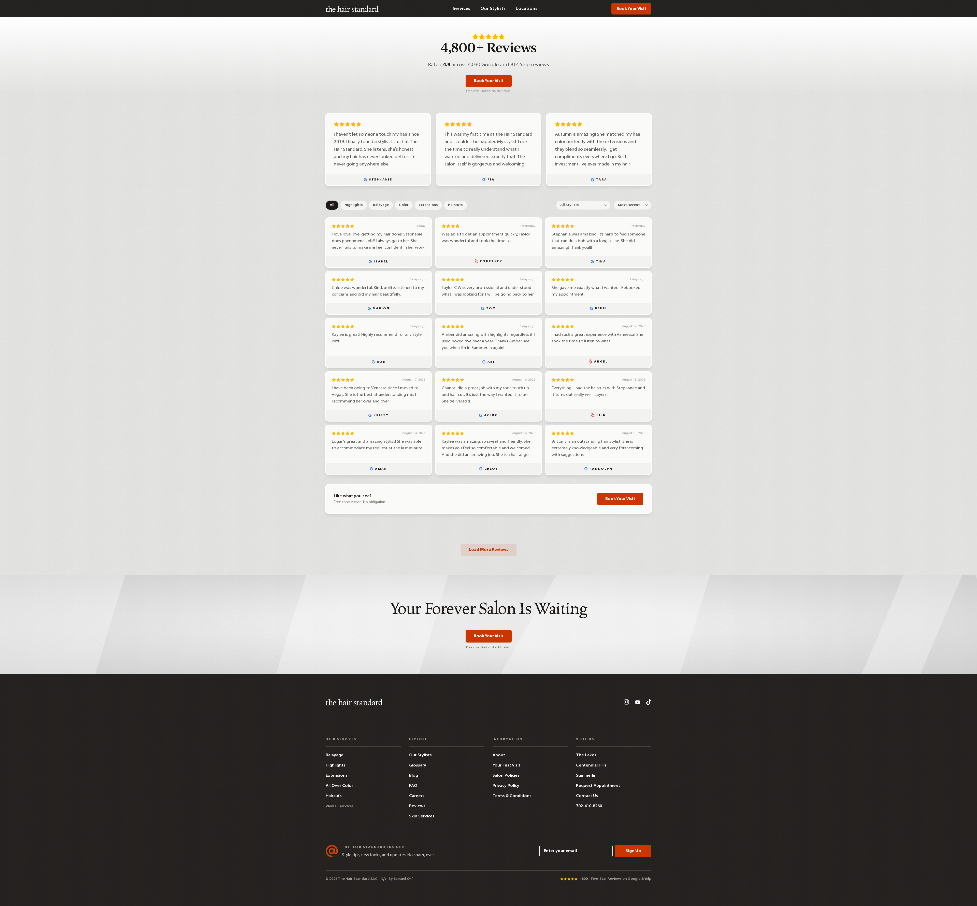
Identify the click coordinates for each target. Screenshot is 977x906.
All (332, 205)
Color (404, 205)
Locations (526, 8)
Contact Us (587, 796)
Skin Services (422, 816)
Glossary (417, 765)
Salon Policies (506, 776)
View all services (339, 806)
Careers (416, 796)
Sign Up (633, 851)
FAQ (413, 786)
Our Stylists (493, 8)
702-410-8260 (589, 806)
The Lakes (586, 755)
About (499, 755)
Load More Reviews (488, 550)
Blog (413, 776)
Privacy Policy (506, 786)
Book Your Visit (631, 9)
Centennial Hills (591, 765)
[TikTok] (648, 702)
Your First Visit (506, 765)
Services (461, 8)
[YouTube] (637, 702)
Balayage (381, 205)
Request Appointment (598, 786)
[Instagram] (626, 702)
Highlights (353, 205)
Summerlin (586, 776)
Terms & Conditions (512, 796)
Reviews (417, 806)
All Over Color (339, 786)
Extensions (428, 205)
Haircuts (455, 205)
